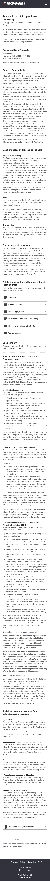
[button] (45, 4)
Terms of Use (25, 867)
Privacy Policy (25, 870)
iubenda (5, 843)
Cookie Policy (16, 348)
